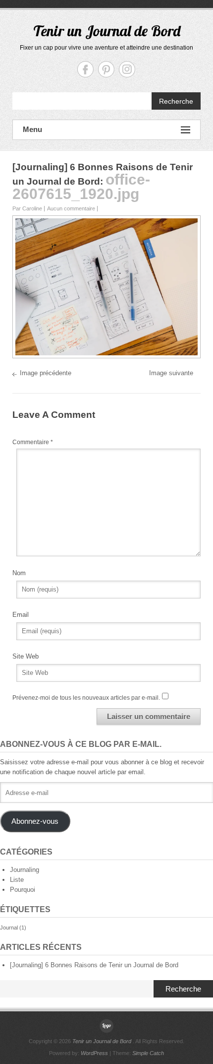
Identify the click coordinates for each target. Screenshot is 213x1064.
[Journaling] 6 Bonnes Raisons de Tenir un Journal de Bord (94, 965)
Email (20, 614)
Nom (19, 573)
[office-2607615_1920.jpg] (106, 223)
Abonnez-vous (34, 821)
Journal (13, 928)
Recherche (176, 101)
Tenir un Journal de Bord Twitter (106, 69)
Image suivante (171, 373)
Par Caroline (27, 208)
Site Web (25, 656)
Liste (17, 879)
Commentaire (32, 442)
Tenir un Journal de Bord (106, 30)
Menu (32, 129)
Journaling (24, 869)
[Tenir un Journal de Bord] (106, 1026)
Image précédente (45, 373)
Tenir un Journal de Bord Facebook (85, 69)
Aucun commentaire (71, 208)
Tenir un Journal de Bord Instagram (127, 69)
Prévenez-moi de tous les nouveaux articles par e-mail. (86, 697)
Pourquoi (22, 889)
